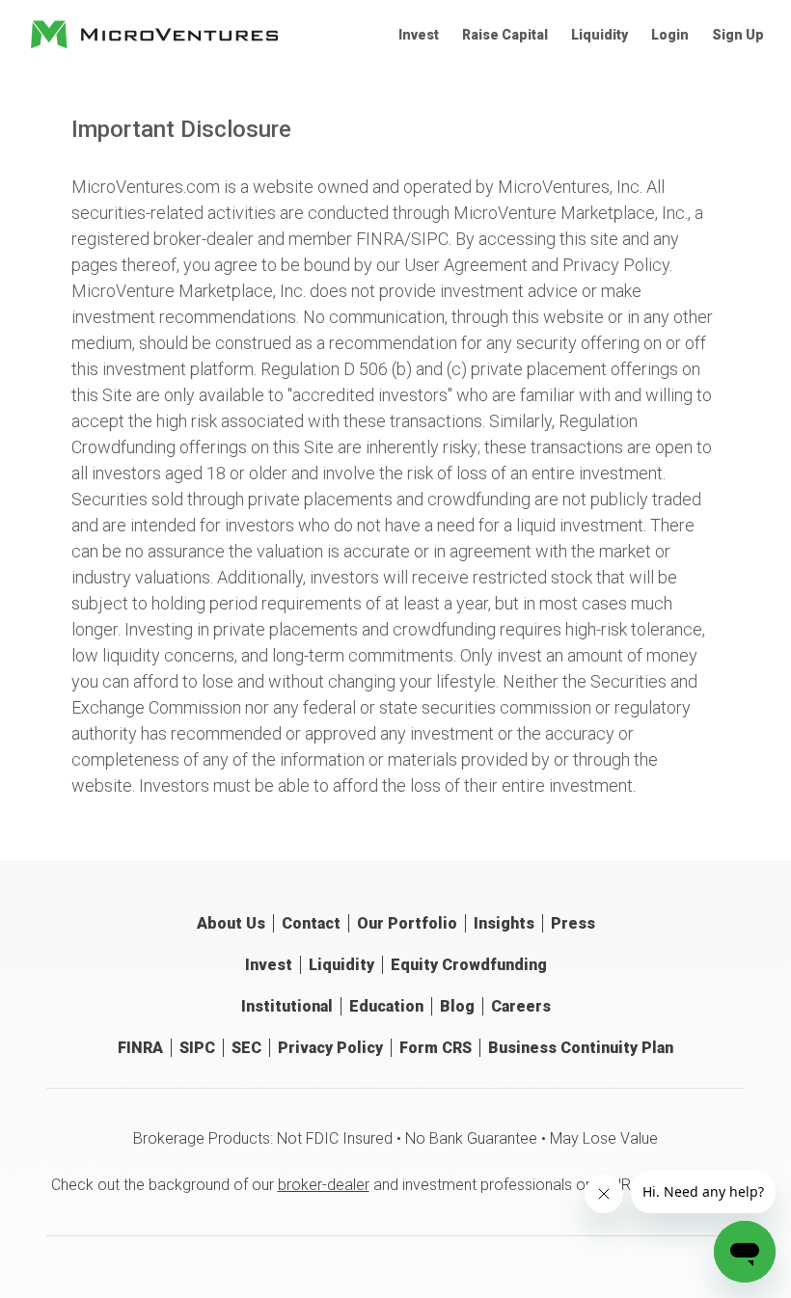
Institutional (287, 1006)
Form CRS (435, 1048)
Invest (418, 34)
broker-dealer (323, 1185)
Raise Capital (505, 34)
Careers (521, 1006)
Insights (504, 923)
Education (386, 1006)
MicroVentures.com (145, 186)
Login (670, 34)
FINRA (380, 239)
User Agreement (466, 265)
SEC (246, 1048)
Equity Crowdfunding (469, 965)
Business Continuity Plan (580, 1048)
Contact (311, 923)
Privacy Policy (615, 265)
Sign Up (738, 34)
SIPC (430, 239)
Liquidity (599, 34)
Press (573, 923)
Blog (457, 1006)
